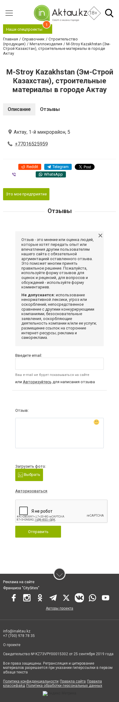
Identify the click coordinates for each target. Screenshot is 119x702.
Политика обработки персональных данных (64, 685)
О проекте (11, 645)
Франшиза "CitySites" (21, 588)
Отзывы (50, 109)
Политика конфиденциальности (31, 681)
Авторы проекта (59, 608)
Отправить (38, 531)
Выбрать (31, 474)
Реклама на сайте (18, 582)
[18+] (60, 13)
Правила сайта (73, 681)
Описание (19, 109)
